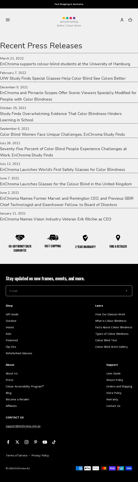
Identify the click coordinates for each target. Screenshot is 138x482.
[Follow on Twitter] (17, 442)
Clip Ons (11, 346)
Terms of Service (17, 455)
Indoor (10, 327)
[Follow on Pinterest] (35, 442)
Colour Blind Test (106, 340)
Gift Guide (12, 314)
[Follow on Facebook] (8, 442)
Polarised (12, 340)
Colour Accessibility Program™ (25, 386)
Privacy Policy (40, 455)
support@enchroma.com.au (23, 426)
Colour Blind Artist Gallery (111, 346)
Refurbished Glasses (19, 353)
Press (9, 380)
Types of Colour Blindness (112, 333)
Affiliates (11, 406)
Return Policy (114, 380)
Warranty (112, 399)
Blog (9, 393)
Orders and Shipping (119, 386)
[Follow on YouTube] (44, 442)
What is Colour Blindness (110, 320)
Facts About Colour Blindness (113, 327)
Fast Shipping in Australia (69, 4)
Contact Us (113, 406)
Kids (8, 333)
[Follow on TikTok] (54, 442)
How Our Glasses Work (110, 314)
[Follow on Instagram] (26, 442)
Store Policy (114, 393)
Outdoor (11, 320)
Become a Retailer (17, 399)
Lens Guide (113, 373)
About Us (12, 373)
